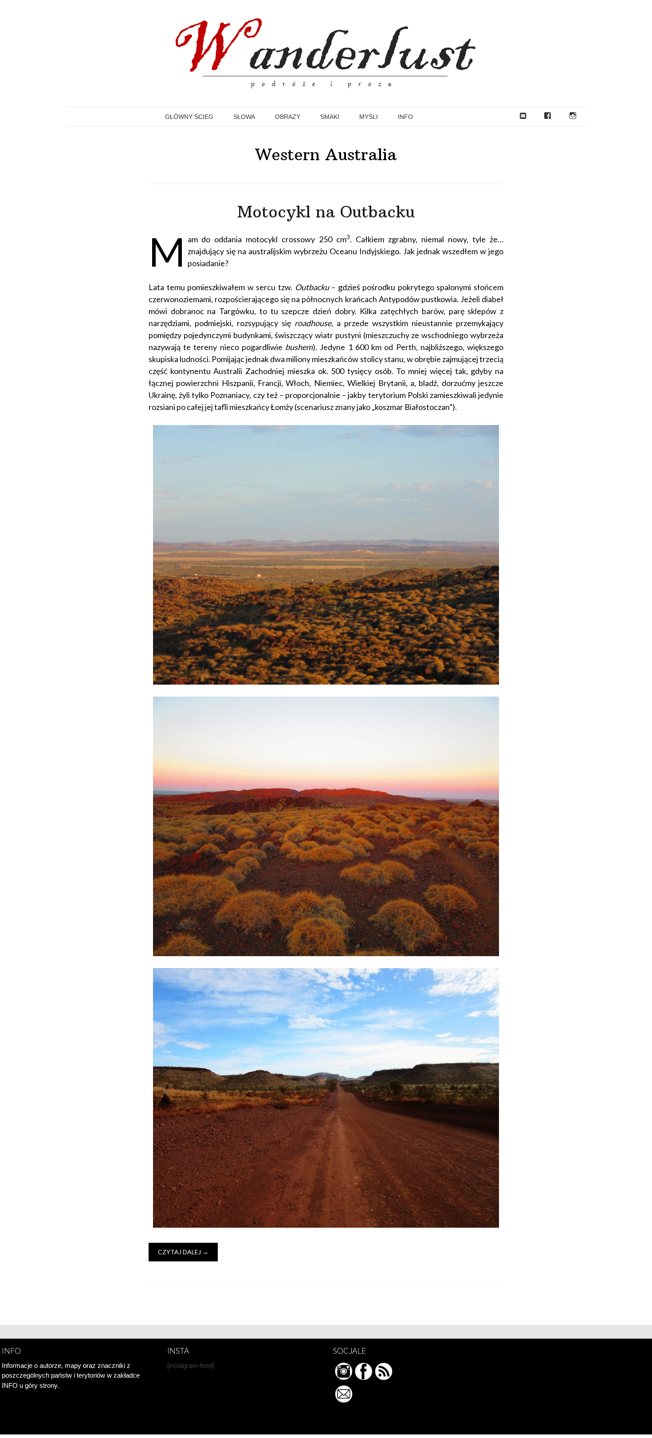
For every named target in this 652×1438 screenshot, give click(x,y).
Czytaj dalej (183, 1252)
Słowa (244, 116)
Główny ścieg (189, 116)
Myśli (368, 116)
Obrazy (287, 116)
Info (405, 116)
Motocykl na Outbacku (326, 212)
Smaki (329, 116)
